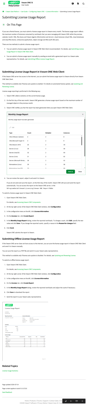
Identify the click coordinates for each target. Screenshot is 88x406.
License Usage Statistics (10, 371)
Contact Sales (54, 401)
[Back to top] (76, 401)
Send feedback (7, 392)
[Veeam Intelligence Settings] (82, 401)
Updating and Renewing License (65, 255)
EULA (61, 401)
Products (33, 401)
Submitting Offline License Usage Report (41, 59)
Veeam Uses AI (53, 403)
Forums (39, 401)
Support (45, 401)
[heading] (44, 71)
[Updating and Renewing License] (71, 401)
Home (27, 401)
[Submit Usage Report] (25, 331)
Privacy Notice (42, 403)
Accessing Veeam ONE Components (29, 202)
